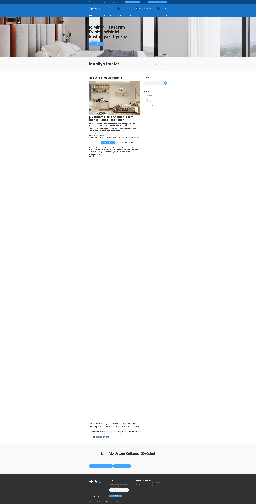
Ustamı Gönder (96, 44)
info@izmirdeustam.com (143, 484)
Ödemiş (154, 64)
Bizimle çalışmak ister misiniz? (145, 8)
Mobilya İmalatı (149, 95)
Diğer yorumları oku (122, 466)
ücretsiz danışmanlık (132, 2)
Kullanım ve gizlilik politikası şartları (108, 501)
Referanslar (120, 15)
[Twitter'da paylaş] (91, 1)
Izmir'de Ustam (93, 15)
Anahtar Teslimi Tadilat (151, 103)
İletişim (131, 15)
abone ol (116, 495)
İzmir (148, 64)
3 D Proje (148, 97)
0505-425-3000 (163, 8)
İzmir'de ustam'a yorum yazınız (101, 466)
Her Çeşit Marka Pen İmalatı (152, 105)
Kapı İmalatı (149, 99)
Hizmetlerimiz (107, 15)
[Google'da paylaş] (93, 1)
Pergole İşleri (149, 101)
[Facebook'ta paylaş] (89, 1)
